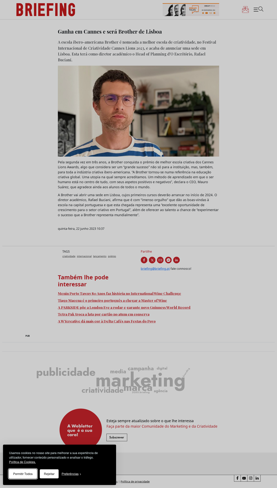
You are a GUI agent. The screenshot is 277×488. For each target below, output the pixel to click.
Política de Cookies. (22, 462)
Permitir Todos (23, 474)
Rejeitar (49, 474)
